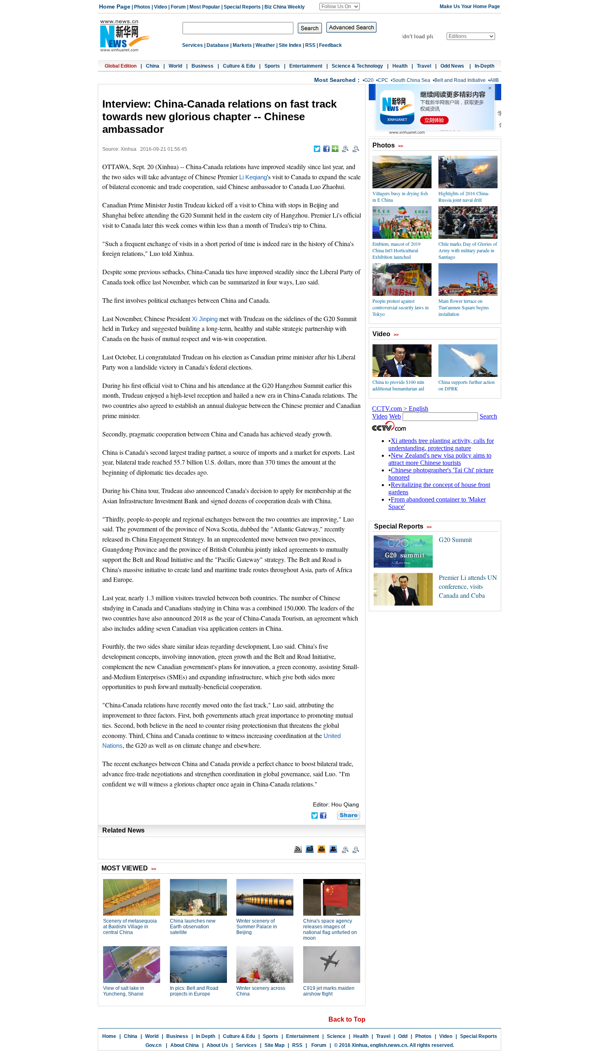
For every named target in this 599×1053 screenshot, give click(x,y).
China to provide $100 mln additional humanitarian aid (398, 385)
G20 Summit (455, 539)
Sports (272, 66)
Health (399, 66)
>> (400, 145)
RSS (310, 45)
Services (192, 45)
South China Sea (411, 80)
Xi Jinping (205, 319)
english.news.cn (388, 1045)
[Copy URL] (333, 849)
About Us (217, 1045)
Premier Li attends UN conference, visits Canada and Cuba (468, 586)
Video (160, 7)
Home (109, 1036)
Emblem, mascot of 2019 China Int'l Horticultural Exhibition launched (396, 250)
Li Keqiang (253, 177)
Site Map (274, 1045)
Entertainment (305, 66)
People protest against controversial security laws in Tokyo (400, 307)
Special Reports (242, 7)
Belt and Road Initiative (460, 80)
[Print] (321, 849)
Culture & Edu (239, 66)
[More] (335, 148)
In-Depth (484, 66)
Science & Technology (357, 66)
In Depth (205, 1036)
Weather (265, 45)
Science (336, 1036)
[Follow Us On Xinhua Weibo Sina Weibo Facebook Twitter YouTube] (339, 6)
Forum (178, 7)
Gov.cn (153, 1045)
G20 (369, 80)
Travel (424, 66)
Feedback (330, 45)
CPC (383, 80)
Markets (242, 45)
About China (184, 1045)
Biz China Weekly (284, 7)
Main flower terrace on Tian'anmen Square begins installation (463, 307)
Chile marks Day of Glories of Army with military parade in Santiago (467, 250)
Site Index (290, 45)
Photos (142, 7)
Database (218, 45)
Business (203, 66)
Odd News (452, 66)
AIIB (494, 80)
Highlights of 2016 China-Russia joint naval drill (463, 196)
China (152, 66)
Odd (402, 1036)
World (175, 66)
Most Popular (204, 7)
